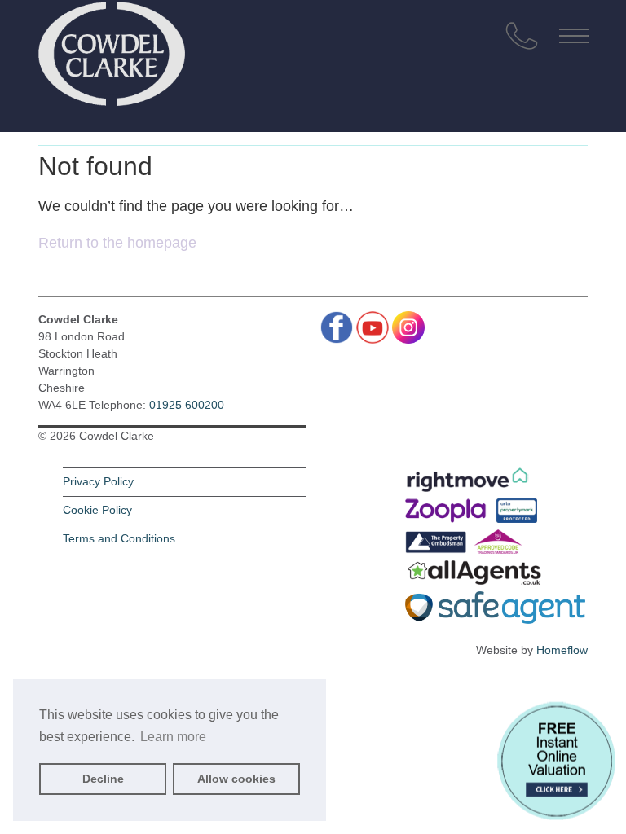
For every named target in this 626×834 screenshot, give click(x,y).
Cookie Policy (97, 509)
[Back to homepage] (111, 48)
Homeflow (562, 649)
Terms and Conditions (119, 538)
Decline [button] (103, 778)
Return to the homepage (117, 243)
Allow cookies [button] (236, 778)
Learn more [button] (173, 737)
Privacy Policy (98, 481)
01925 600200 (186, 404)
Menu (574, 36)
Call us (521, 36)
